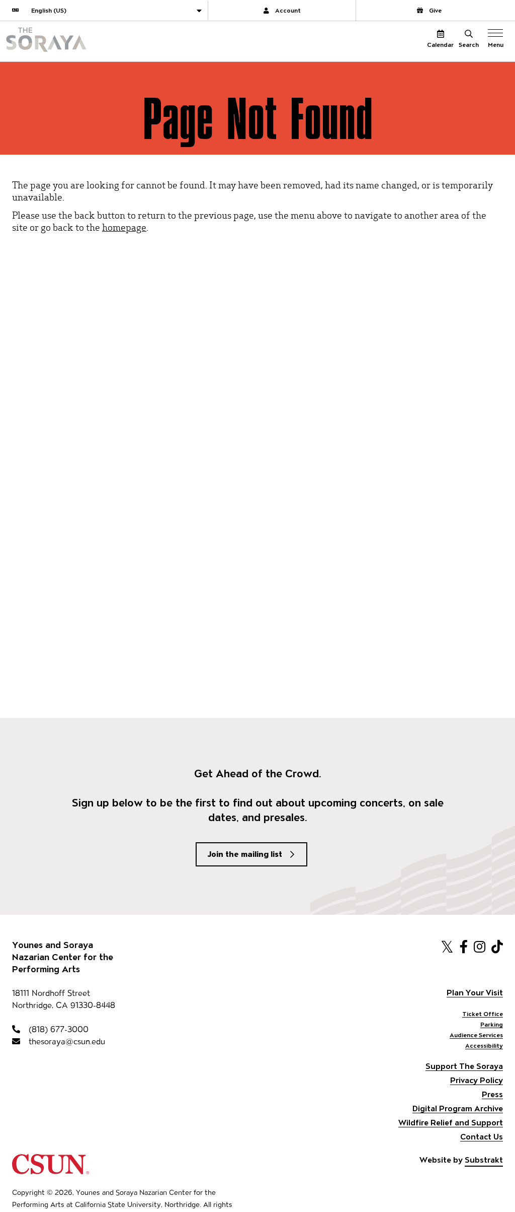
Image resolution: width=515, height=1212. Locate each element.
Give (435, 10)
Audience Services (476, 1035)
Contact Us (481, 1136)
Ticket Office (482, 1014)
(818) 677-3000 (57, 1029)
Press (492, 1094)
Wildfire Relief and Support (450, 1122)
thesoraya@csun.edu (65, 1041)
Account (288, 10)
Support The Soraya (464, 1066)
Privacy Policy (476, 1080)
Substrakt (484, 1160)
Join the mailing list (245, 854)
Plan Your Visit (475, 992)
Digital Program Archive (457, 1108)
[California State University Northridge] (50, 1169)
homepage (124, 227)
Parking (491, 1024)
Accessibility (484, 1045)
